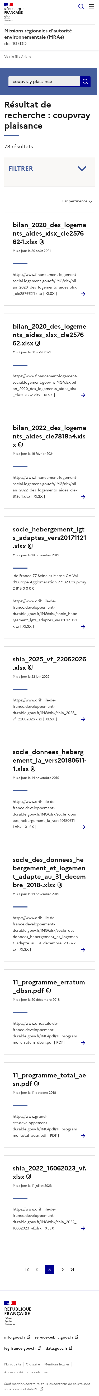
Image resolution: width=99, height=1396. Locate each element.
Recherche (85, 81)
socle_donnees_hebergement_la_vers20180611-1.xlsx (49, 760)
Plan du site (12, 1364)
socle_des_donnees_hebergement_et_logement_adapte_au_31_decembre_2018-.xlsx (49, 872)
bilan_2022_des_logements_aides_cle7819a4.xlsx (49, 436)
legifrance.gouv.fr (20, 1348)
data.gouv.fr (57, 1348)
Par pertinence (74, 203)
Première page (27, 1269)
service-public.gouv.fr (54, 1337)
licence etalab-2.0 (25, 1389)
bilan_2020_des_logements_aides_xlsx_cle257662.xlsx (49, 335)
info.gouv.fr (14, 1337)
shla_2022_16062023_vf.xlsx (49, 1173)
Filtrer (20, 168)
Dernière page (72, 1269)
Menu (91, 6)
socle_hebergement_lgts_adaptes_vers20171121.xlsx (49, 538)
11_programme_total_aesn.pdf (49, 1080)
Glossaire (33, 1364)
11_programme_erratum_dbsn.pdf (49, 986)
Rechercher (81, 6)
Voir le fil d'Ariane (17, 56)
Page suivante (62, 1269)
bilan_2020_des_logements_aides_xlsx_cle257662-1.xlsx (49, 233)
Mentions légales (56, 1364)
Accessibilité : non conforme (26, 1372)
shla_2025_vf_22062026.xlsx (49, 663)
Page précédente (36, 1269)
